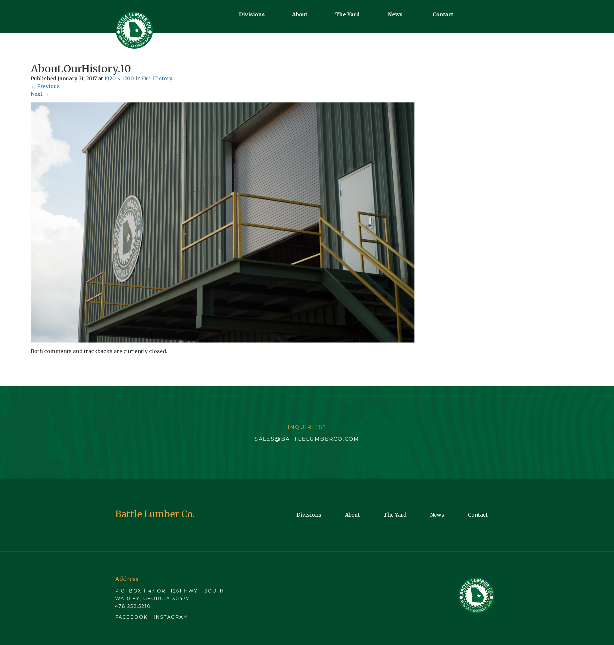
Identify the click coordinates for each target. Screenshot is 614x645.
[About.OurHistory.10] (222, 222)
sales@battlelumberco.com (307, 439)
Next (40, 94)
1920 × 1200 (119, 78)
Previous (45, 86)
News (395, 14)
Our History (157, 78)
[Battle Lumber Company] (134, 30)
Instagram (171, 617)
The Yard (347, 14)
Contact (443, 14)
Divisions (252, 14)
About (299, 14)
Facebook (131, 617)
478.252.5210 (133, 606)
